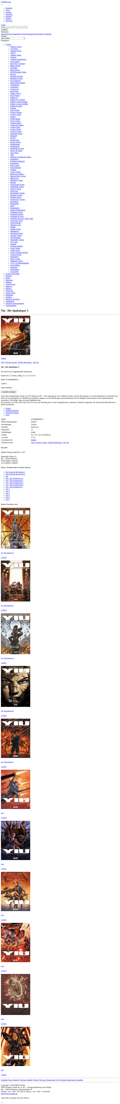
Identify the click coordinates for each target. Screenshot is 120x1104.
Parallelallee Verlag (17, 193)
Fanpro (13, 117)
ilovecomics (14, 140)
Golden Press (15, 127)
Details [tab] (8, 409)
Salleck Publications (17, 210)
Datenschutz (51, 1080)
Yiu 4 (8, 495)
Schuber (9, 297)
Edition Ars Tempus (17, 100)
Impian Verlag (15, 142)
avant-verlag (14, 61)
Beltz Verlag (14, 70)
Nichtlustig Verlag (17, 187)
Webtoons (9, 291)
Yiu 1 (8, 489)
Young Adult (10, 293)
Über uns (9, 21)
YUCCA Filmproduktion (19, 263)
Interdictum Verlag (17, 149)
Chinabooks (14, 85)
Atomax (13, 57)
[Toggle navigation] (2, 4)
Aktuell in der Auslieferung (11, 34)
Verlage (8, 19)
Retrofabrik (14, 204)
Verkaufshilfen (11, 306)
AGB (58, 1080)
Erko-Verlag (14, 110)
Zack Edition (15, 265)
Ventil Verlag (15, 250)
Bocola (13, 74)
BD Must (13, 68)
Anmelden (79, 1080)
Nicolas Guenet (11, 362)
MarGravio (14, 178)
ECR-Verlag (14, 95)
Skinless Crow (15, 225)
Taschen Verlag (16, 236)
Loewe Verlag (15, 172)
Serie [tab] (7, 415)
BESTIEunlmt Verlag (18, 72)
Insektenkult (14, 146)
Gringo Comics (16, 132)
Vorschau (9, 14)
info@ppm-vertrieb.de (9, 1094)
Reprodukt (14, 202)
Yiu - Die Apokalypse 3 (14, 481)
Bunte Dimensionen (17, 83)
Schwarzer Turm (16, 221)
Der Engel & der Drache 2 (15, 474)
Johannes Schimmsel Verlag (20, 157)
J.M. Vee (36, 362)
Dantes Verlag (15, 93)
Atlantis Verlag (15, 55)
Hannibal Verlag (16, 134)
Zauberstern (14, 269)
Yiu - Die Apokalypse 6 (14, 485)
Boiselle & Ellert (16, 76)
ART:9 (12, 53)
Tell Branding (15, 238)
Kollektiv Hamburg (17, 161)
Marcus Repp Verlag (18, 176)
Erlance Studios (16, 112)
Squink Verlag (15, 229)
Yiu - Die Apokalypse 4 (14, 483)
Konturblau (14, 163)
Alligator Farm (15, 51)
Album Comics (16, 47)
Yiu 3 (8, 493)
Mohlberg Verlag (16, 180)
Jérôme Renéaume (25, 362)
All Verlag (14, 49)
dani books (14, 91)
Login (3, 25)
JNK (12, 155)
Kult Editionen (15, 168)
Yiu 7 (8, 500)
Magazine (9, 280)
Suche (3, 27)
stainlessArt (14, 231)
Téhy (2, 362)
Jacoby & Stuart (16, 151)
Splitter (13, 227)
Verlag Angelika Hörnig (19, 253)
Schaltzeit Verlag (16, 212)
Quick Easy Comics (17, 199)
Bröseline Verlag (16, 78)
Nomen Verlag (15, 189)
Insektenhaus (15, 144)
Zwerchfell (14, 272)
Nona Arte (14, 191)
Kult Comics (15, 165)
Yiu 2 (8, 491)
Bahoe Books (15, 66)
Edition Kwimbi (16, 106)
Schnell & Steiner (16, 214)
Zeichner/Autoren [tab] (12, 413)
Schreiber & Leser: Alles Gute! (21, 219)
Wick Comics (15, 259)
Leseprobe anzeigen (8, 392)
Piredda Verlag (15, 197)
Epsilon (13, 108)
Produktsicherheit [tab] (12, 411)
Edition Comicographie (19, 102)
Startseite (9, 8)
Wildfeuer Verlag (16, 261)
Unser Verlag (15, 248)
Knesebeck (14, 159)
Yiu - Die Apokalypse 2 (14, 478)
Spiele (8, 278)
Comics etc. (14, 89)
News (8, 10)
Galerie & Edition (16, 125)
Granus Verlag (15, 129)
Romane (9, 276)
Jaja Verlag (14, 153)
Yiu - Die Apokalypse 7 (14, 487)
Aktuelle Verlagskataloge (15, 303)
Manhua (9, 289)
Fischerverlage (15, 123)
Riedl (12, 206)
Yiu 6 (8, 498)
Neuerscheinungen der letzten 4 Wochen (36, 34)
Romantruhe (14, 208)
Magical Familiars (17, 174)
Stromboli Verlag (16, 233)
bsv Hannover (15, 81)
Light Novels (10, 284)
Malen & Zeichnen (13, 299)
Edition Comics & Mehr (19, 104)
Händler (9, 17)
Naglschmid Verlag (17, 185)
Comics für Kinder (12, 274)
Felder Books (15, 119)
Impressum (71, 1080)
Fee (7, 476)
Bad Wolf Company (17, 64)
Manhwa (9, 286)
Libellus (13, 170)
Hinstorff (13, 136)
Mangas (8, 282)
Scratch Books (15, 223)
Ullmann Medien (16, 246)
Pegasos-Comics (16, 195)
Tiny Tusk (14, 242)
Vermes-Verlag (15, 255)
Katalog (8, 12)
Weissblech (14, 257)
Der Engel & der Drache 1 (15, 472)
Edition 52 (14, 98)
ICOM (12, 138)
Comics (8, 45)
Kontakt (63, 1080)
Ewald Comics (15, 115)
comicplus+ (14, 87)
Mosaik (13, 182)
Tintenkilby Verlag (17, 240)
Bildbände (9, 295)
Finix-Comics (15, 121)
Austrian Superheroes (18, 59)
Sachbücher (10, 301)
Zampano (13, 267)
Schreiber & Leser (17, 216)
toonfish (13, 244)
